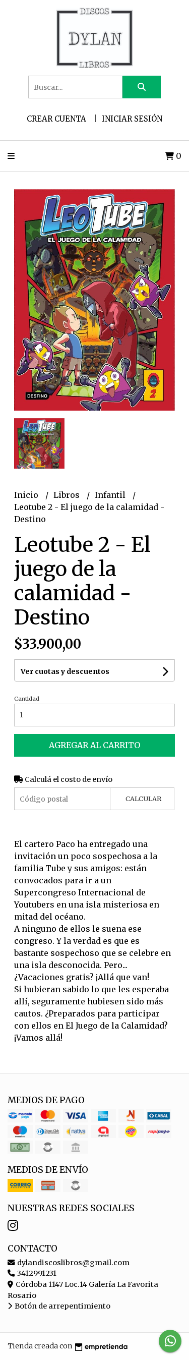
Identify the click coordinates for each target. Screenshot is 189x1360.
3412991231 (36, 1273)
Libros (67, 495)
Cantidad (26, 698)
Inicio (27, 495)
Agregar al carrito (94, 745)
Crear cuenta (56, 119)
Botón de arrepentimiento (61, 1306)
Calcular (143, 799)
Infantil (111, 495)
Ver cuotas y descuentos (65, 671)
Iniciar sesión (132, 119)
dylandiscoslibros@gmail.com (73, 1262)
